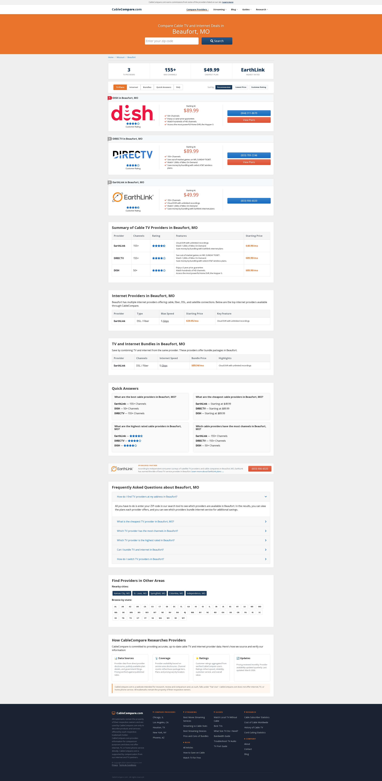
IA (223, 606)
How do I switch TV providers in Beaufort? (140, 559)
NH (177, 612)
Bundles (147, 87)
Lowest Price (240, 87)
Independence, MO (196, 593)
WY (183, 618)
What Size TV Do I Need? (226, 731)
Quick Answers (163, 87)
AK (123, 606)
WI (176, 618)
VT (145, 618)
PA (245, 612)
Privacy (115, 765)
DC (174, 606)
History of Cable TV (253, 727)
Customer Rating (258, 87)
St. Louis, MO (140, 593)
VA (153, 618)
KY (237, 606)
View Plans (249, 120)
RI (253, 612)
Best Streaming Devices (194, 731)
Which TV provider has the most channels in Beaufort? (147, 531)
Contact (248, 749)
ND (215, 612)
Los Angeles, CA (160, 722)
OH (223, 612)
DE (167, 606)
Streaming (219, 9)
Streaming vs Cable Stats (195, 726)
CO (152, 606)
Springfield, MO (158, 593)
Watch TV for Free (192, 757)
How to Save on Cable (194, 752)
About (247, 744)
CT (160, 606)
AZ (130, 606)
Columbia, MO (176, 593)
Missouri (120, 57)
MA (115, 612)
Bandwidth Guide (222, 736)
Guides (246, 9)
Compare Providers (198, 9)
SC (260, 612)
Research (262, 9)
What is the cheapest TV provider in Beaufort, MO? (145, 521)
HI (196, 606)
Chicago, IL (158, 717)
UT (138, 618)
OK (230, 612)
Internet (133, 87)
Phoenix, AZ (158, 737)
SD (115, 618)
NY (200, 612)
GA (188, 606)
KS (230, 606)
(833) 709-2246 (249, 155)
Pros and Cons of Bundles (195, 736)
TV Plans (120, 87)
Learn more (227, 2)
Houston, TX (159, 727)
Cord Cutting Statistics (255, 732)
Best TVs (218, 726)
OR (238, 612)
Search (218, 41)
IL (209, 606)
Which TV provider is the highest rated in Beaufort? (146, 540)
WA (160, 618)
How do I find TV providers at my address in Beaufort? (147, 496)
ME (252, 606)
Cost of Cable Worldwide (256, 722)
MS (139, 612)
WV (168, 618)
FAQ (178, 87)
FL (181, 606)
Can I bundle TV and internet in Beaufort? (140, 549)
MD (259, 606)
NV (170, 612)
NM (192, 612)
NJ (185, 612)
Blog (234, 9)
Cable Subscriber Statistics (256, 717)
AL (115, 606)
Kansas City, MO (122, 593)
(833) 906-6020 (249, 200)
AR (137, 606)
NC (208, 612)
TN (123, 618)
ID (203, 606)
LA (245, 606)
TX (130, 618)
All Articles (188, 747)
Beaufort (131, 57)
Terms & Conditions (127, 765)
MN (131, 612)
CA (145, 606)
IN (216, 606)
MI (123, 612)
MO (146, 612)
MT (155, 612)
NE (162, 612)
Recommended (223, 87)
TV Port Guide (220, 746)
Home (111, 57)
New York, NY (159, 732)
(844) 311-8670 (249, 113)
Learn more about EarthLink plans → (207, 471)
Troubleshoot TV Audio (225, 741)
